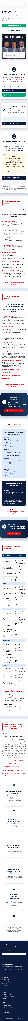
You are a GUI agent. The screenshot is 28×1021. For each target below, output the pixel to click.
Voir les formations (15, 30)
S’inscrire (14, 954)
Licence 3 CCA (5, 981)
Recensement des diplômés (9, 996)
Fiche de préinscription (11, 95)
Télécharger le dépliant (12, 119)
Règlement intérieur (7, 994)
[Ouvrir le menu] (25, 3)
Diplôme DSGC (5, 979)
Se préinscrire (9, 90)
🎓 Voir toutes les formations (13, 411)
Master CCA (5, 983)
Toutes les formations (7, 986)
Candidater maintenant (13, 25)
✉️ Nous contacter (13, 533)
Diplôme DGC (5, 977)
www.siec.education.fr (17, 272)
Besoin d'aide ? (7, 183)
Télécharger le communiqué (13, 86)
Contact (4, 998)
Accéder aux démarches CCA (13, 123)
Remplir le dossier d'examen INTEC (14, 177)
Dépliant (4, 992)
